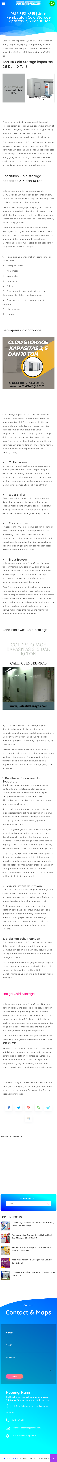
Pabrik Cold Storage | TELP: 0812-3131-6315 (36, 1458)
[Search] (48, 1203)
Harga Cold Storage (19, 994)
